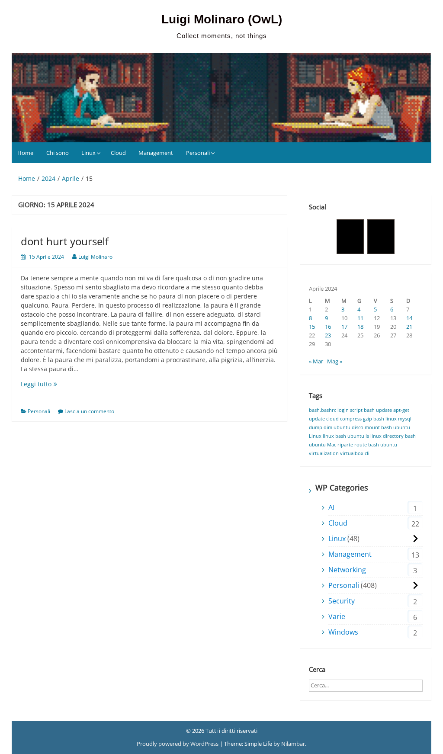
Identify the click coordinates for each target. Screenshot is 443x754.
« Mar (316, 361)
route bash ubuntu (375, 445)
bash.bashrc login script (336, 410)
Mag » (334, 361)
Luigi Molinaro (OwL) (221, 19)
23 (328, 335)
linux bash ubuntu (343, 436)
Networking (347, 569)
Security (341, 601)
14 (409, 318)
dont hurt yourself (65, 241)
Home (25, 153)
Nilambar (293, 744)
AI (331, 507)
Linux (88, 153)
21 (409, 326)
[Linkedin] (381, 236)
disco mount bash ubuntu (381, 427)
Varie (336, 616)
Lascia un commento (89, 411)
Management (155, 153)
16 (328, 326)
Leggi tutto (47, 383)
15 (312, 326)
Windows (343, 632)
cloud (332, 419)
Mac (331, 445)
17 (344, 326)
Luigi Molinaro (95, 256)
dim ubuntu (337, 427)
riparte (345, 445)
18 (360, 326)
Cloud (118, 153)
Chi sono (57, 153)
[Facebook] (350, 236)
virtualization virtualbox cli (339, 453)
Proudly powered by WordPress (178, 744)
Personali (198, 153)
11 (360, 318)
